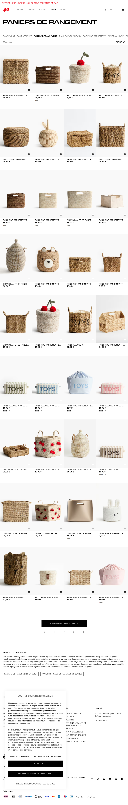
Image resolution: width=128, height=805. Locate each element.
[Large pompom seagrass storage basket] (48, 507)
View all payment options (85, 797)
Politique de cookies (75, 735)
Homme (31, 10)
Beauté (64, 10)
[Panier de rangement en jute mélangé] (112, 194)
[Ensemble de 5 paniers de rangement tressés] (16, 443)
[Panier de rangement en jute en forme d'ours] (48, 258)
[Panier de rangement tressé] (112, 258)
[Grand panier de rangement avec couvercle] (16, 258)
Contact (68, 728)
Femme (20, 10)
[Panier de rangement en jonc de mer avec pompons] (48, 319)
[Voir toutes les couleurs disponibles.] (36, 100)
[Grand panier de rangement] (80, 507)
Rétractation (71, 738)
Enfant (43, 10)
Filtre (119, 42)
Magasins (69, 720)
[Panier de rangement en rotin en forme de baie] (48, 133)
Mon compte (70, 717)
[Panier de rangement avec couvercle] (80, 133)
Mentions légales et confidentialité (75, 724)
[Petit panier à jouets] (112, 69)
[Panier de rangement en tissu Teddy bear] (112, 507)
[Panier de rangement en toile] (80, 380)
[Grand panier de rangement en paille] (16, 507)
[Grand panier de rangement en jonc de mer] (48, 69)
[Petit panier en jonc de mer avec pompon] (80, 69)
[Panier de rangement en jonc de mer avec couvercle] (16, 69)
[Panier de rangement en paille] (80, 571)
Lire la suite (101, 720)
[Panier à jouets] (80, 319)
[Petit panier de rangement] (48, 571)
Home (53, 10)
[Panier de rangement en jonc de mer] (16, 194)
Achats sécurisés (73, 732)
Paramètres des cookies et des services (35, 784)
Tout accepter (35, 764)
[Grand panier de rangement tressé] (16, 319)
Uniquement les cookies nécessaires (35, 774)
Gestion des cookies (75, 741)
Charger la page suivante (64, 624)
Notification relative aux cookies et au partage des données (35, 756)
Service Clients (72, 713)
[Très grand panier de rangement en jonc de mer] (16, 133)
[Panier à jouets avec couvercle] (16, 380)
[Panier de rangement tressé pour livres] (112, 319)
